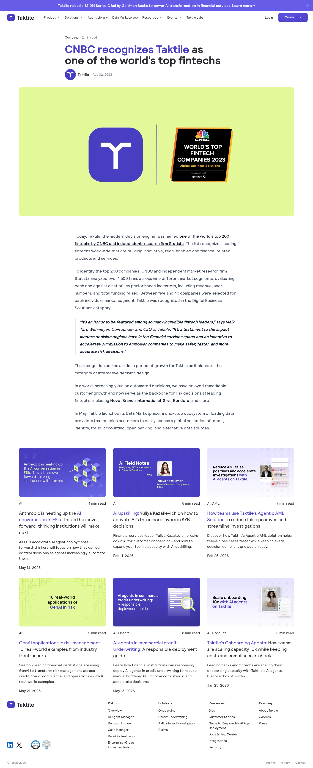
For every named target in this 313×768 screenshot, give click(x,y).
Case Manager (118, 730)
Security (215, 747)
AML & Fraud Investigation (177, 723)
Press (263, 723)
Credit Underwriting (172, 717)
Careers (265, 717)
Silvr (167, 400)
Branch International (141, 400)
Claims (163, 730)
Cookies (300, 762)
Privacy (285, 762)
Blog (212, 710)
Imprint (270, 762)
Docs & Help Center (223, 734)
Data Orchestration (122, 736)
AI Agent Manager (121, 717)
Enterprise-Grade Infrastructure (121, 744)
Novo (115, 400)
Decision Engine (119, 723)
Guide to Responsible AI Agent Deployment (231, 725)
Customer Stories (222, 717)
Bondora (181, 400)
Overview (115, 710)
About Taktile (268, 710)
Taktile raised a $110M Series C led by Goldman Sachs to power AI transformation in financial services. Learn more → (156, 5)
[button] (52, 17)
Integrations (218, 741)
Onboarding (167, 710)
